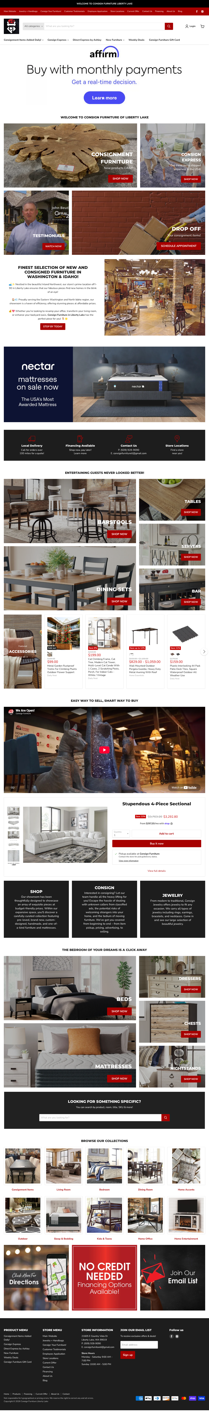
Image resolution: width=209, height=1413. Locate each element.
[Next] (204, 651)
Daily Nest (52, 675)
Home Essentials (136, 675)
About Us (171, 11)
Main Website (10, 11)
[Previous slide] (8, 75)
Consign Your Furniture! (51, 11)
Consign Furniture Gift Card (164, 40)
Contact (66, 1394)
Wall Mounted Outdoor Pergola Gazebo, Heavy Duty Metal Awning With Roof (145, 669)
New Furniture (114, 40)
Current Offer (133, 11)
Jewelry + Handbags (28, 11)
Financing (159, 11)
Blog (180, 11)
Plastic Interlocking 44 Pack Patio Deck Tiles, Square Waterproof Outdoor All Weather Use (185, 670)
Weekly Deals (136, 40)
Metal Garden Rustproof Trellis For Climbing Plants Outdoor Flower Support (62, 669)
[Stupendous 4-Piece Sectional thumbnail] (13, 811)
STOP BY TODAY (52, 326)
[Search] (169, 26)
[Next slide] (201, 75)
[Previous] (5, 651)
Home (6, 1394)
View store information (128, 861)
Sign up (128, 1355)
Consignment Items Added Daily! (23, 40)
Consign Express (57, 40)
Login (193, 26)
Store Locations (117, 11)
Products (17, 1394)
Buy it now (157, 844)
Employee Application (97, 11)
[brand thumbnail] (13, 864)
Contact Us (147, 11)
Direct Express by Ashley (87, 40)
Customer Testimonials (74, 11)
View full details (157, 871)
